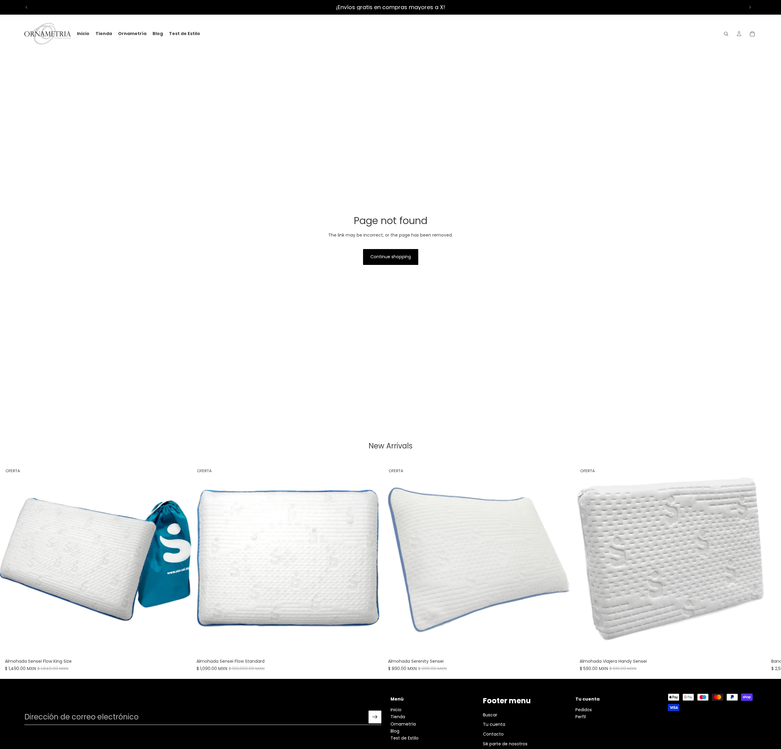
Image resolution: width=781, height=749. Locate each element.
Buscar (490, 715)
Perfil (580, 717)
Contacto (493, 734)
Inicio (395, 710)
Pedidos (583, 710)
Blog (394, 731)
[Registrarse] (375, 717)
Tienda (397, 717)
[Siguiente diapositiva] (750, 7)
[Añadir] (182, 646)
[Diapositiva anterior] (26, 7)
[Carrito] (752, 34)
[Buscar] (726, 34)
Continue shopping (390, 257)
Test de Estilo (404, 738)
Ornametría (403, 724)
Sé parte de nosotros (505, 744)
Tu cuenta (494, 725)
